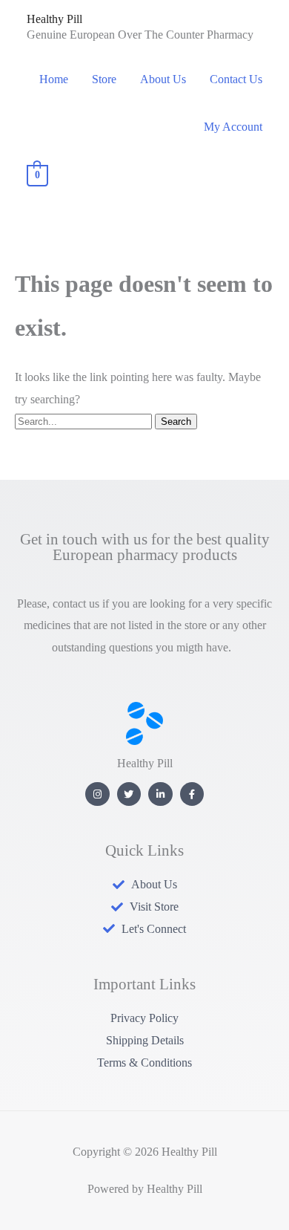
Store (104, 79)
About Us (163, 79)
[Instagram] (97, 794)
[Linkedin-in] (160, 794)
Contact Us (236, 79)
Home (53, 79)
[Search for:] (85, 420)
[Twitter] (129, 794)
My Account (233, 126)
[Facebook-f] (192, 794)
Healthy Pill (54, 19)
